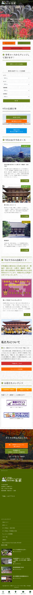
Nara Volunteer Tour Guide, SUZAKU (11, 542)
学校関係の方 (16, 451)
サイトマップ (4, 470)
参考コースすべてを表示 (16, 64)
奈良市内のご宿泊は (8, 390)
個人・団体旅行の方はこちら (16, 445)
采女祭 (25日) (16, 117)
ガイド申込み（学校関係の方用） (10, 531)
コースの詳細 (25, 180)
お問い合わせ (23, 593)
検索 (16, 100)
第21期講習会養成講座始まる (21, 576)
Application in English (16, 48)
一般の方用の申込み (9, 43)
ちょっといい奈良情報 (16, 369)
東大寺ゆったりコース (10, 205)
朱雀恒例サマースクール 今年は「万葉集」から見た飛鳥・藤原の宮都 (22, 560)
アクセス (15, 593)
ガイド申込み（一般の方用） (8, 528)
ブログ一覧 (4, 537)
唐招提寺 (6, 240)
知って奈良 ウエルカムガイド (12, 300)
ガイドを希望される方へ (19, 549)
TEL (30, 593)
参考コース (4, 525)
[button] (13, 38)
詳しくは (27, 314)
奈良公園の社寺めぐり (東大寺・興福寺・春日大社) (16, 165)
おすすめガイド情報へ (16, 26)
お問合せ (4, 540)
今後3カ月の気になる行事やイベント (16, 130)
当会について (5, 522)
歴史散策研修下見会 (18, 567)
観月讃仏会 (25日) (16, 121)
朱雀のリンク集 (24, 390)
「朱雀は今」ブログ (16, 363)
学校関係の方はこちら (24, 43)
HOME (9, 593)
